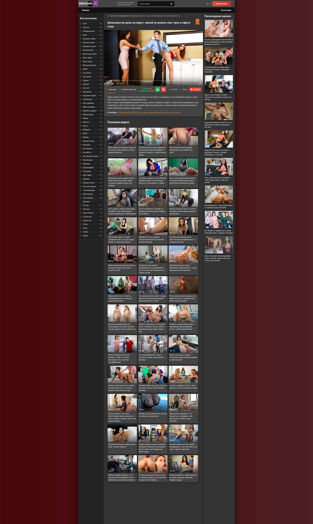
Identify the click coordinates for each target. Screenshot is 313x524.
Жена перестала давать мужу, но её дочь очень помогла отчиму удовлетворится (122, 149)
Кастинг (86, 88)
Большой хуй (88, 50)
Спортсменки (88, 213)
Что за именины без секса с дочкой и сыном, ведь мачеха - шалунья (152, 357)
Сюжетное (176, 112)
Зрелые (86, 80)
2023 (85, 23)
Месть (85, 126)
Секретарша (88, 194)
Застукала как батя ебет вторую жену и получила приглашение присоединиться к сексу (152, 298)
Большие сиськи (89, 46)
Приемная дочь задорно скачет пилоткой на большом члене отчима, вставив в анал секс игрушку (121, 182)
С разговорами (89, 190)
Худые (85, 235)
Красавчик (87, 92)
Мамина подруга (89, 110)
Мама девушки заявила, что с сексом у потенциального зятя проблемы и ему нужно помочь (121, 477)
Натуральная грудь (90, 156)
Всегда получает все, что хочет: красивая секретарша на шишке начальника (183, 211)
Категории (226, 10)
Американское (124, 112)
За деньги (87, 73)
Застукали (142, 112)
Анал (85, 35)
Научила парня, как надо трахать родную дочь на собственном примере (153, 387)
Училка (85, 232)
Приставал (87, 175)
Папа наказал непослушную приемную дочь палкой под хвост (180, 149)
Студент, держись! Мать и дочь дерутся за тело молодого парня (183, 386)
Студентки (87, 216)
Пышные (86, 179)
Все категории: (88, 18)
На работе (166, 112)
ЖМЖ (134, 112)
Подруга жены (88, 182)
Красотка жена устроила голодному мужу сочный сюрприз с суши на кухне (183, 357)
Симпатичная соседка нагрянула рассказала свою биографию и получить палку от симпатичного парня (152, 151)
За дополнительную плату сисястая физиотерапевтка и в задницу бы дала (182, 239)
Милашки (86, 129)
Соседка (86, 209)
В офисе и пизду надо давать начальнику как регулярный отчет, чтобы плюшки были (181, 326)
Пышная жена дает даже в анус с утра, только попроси (122, 445)
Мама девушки (89, 107)
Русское (86, 27)
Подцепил (87, 171)
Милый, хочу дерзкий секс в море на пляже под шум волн (153, 414)
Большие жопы (89, 42)
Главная (85, 10)
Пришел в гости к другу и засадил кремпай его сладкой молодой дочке (151, 239)
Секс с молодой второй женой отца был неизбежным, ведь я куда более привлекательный (182, 180)
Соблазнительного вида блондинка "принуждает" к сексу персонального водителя (182, 267)
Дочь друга (87, 57)
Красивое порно (89, 95)
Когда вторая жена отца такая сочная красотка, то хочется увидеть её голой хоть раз (121, 387)
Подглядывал (88, 167)
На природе (87, 148)
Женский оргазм (89, 65)
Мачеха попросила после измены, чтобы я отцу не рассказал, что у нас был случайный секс (118, 358)
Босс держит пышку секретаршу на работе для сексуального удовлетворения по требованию (122, 211)
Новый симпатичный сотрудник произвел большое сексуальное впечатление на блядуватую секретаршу (152, 448)
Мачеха (86, 122)
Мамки (157, 112)
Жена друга (87, 61)
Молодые (86, 145)
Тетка (85, 224)
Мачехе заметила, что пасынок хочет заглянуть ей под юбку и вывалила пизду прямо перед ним (152, 328)
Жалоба (197, 89)
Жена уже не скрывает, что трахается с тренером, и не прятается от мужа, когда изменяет (180, 417)
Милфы (86, 137)
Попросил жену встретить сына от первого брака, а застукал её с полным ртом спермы (153, 477)
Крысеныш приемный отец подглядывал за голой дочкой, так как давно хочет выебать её (121, 326)
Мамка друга (88, 114)
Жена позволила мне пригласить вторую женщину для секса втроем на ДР (121, 267)
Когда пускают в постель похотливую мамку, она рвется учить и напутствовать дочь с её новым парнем (122, 417)
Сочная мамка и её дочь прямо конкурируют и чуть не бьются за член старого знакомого (183, 446)
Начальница (87, 160)
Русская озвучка (89, 186)
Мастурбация (88, 103)
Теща (85, 228)
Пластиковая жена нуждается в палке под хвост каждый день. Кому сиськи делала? (182, 298)
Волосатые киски (90, 54)
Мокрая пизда (88, 141)
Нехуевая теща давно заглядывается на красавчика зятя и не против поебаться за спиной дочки (151, 269)
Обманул (86, 164)
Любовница (87, 99)
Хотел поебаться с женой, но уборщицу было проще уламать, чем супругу (152, 211)
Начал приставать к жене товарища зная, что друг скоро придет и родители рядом (121, 239)
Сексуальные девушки (88, 200)
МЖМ (85, 133)
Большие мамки (89, 39)
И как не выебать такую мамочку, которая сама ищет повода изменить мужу (183, 477)
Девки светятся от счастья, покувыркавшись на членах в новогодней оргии (120, 298)
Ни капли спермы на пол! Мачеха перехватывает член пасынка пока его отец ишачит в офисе (153, 180)
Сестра (86, 205)
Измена (151, 112)
